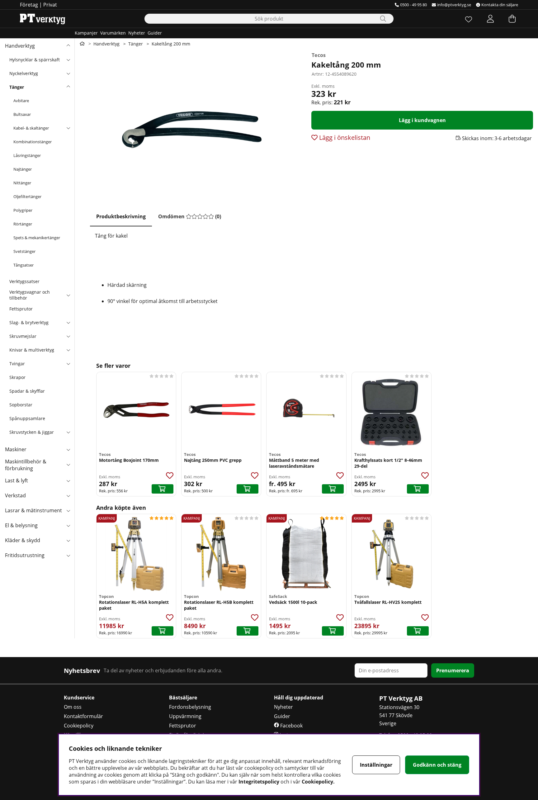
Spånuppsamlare (27, 418)
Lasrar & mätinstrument (33, 510)
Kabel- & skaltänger (31, 128)
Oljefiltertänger (27, 196)
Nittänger (22, 183)
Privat (50, 4)
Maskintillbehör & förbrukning (25, 465)
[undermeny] (68, 59)
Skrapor (17, 377)
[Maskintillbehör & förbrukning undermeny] (68, 464)
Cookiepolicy (78, 725)
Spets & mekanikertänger (36, 237)
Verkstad (15, 495)
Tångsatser (23, 265)
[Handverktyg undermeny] (68, 46)
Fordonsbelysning (190, 706)
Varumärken (113, 33)
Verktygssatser (24, 281)
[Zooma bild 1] (190, 125)
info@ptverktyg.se (454, 4)
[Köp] (162, 489)
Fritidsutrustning (25, 555)
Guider (155, 33)
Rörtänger (22, 224)
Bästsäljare (183, 697)
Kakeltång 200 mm (171, 44)
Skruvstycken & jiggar (31, 432)
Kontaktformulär (83, 716)
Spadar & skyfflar (27, 391)
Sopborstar (20, 405)
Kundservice (79, 697)
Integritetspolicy (258, 781)
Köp (333, 489)
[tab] (121, 216)
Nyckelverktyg (23, 73)
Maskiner (15, 449)
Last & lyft (16, 480)
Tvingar (17, 364)
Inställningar (376, 764)
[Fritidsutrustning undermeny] (68, 555)
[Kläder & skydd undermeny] (68, 540)
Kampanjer (86, 33)
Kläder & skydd (22, 540)
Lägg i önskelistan (344, 137)
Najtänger (22, 169)
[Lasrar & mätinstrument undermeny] (68, 510)
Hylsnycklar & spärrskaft (34, 60)
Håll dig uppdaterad (298, 697)
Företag (29, 4)
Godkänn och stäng (437, 764)
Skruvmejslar (22, 336)
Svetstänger (24, 251)
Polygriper (22, 210)
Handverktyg (20, 45)
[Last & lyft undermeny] (68, 480)
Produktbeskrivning (121, 216)
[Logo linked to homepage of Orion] (42, 18)
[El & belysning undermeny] (68, 525)
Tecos (319, 55)
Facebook (291, 725)
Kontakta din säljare (499, 4)
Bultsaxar (22, 114)
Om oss (73, 706)
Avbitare (21, 100)
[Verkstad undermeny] (68, 495)
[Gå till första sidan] (82, 43)
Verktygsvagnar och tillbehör (29, 295)
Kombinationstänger (32, 141)
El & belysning (21, 525)
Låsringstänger (27, 155)
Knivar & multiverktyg (31, 350)
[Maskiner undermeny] (68, 449)
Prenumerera (452, 670)
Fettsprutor (21, 309)
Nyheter (136, 33)
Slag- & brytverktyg (29, 322)
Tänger (16, 87)
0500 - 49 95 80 (413, 4)
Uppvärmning (185, 716)
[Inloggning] (490, 18)
